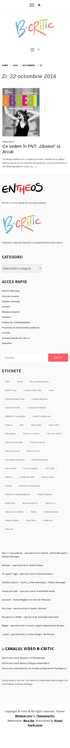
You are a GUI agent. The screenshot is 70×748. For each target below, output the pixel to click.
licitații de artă (26, 477)
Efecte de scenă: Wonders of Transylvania (23, 657)
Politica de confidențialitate (16, 322)
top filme (31, 520)
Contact (6, 306)
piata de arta (47, 477)
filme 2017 (54, 425)
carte (51, 390)
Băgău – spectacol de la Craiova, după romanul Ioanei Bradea (33, 625)
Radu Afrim (10, 503)
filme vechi (10, 468)
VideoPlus (7, 343)
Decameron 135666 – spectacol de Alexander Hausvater (30, 616)
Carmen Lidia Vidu (32, 390)
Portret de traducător (29, 485)
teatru (34, 511)
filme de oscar (37, 442)
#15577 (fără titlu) (11, 290)
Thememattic (45, 716)
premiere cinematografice (17, 494)
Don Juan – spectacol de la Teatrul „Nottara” (24, 608)
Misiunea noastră (10, 311)
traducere (48, 520)
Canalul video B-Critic (29, 648)
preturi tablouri (45, 494)
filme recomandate (14, 459)
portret (8, 485)
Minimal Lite (23, 716)
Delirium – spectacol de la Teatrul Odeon (22, 565)
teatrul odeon (12, 520)
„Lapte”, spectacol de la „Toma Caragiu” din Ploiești (28, 634)
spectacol (50, 503)
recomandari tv (30, 503)
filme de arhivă (53, 433)
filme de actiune (31, 433)
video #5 (9, 529)
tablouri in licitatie (14, 511)
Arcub (20, 381)
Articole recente (10, 296)
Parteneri (6, 317)
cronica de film (12, 407)
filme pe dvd (33, 451)
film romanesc (30, 468)
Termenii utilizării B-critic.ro (16, 338)
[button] (39, 5)
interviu (8, 477)
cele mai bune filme (14, 399)
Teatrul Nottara (51, 511)
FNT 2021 (50, 468)
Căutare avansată (11, 301)
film (22, 425)
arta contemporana (39, 381)
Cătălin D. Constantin (15, 416)
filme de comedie (14, 442)
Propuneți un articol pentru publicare (21, 327)
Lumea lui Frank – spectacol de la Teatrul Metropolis (28, 591)
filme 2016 (36, 425)
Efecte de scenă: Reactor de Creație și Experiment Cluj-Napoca (34, 668)
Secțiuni (6, 332)
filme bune (10, 433)
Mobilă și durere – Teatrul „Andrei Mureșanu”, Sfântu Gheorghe (34, 582)
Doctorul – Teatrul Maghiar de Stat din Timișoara (26, 599)
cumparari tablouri (37, 407)
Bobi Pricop (11, 390)
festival (8, 425)
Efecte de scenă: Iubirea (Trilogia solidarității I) (25, 663)
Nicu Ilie (28, 720)
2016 (7, 381)
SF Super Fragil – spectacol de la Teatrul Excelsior (27, 573)
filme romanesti (40, 459)
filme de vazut (12, 451)
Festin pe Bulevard (42, 416)
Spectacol (9, 141)
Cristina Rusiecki (40, 399)
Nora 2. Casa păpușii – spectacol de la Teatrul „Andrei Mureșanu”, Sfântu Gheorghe (35, 555)
